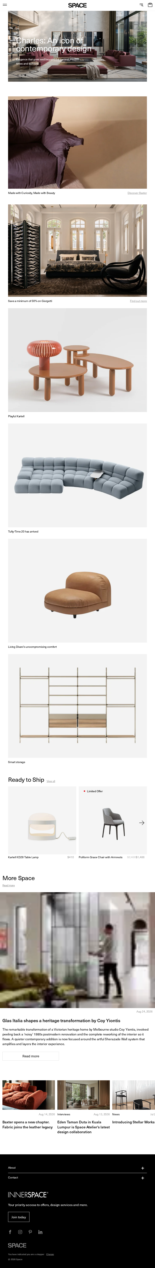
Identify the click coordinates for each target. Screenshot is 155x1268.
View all (51, 781)
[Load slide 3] (25, 75)
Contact (13, 1177)
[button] (150, 5)
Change (50, 1254)
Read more (8, 885)
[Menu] (5, 5)
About (12, 1167)
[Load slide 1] (18, 75)
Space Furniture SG (77, 5)
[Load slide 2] (22, 75)
